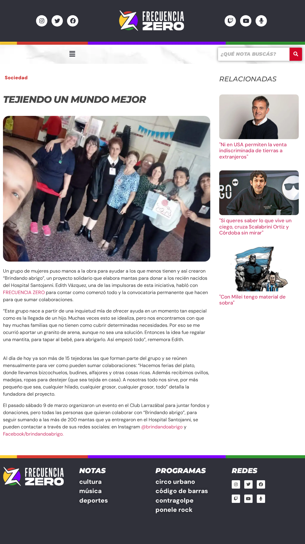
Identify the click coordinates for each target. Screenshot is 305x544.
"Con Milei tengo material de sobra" (252, 299)
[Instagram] (41, 21)
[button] (72, 54)
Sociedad (16, 77)
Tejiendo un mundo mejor (74, 99)
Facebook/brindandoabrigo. (34, 434)
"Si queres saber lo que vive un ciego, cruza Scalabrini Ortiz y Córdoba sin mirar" (255, 226)
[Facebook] (72, 21)
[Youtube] (245, 21)
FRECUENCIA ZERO (24, 292)
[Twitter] (57, 21)
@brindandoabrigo (162, 427)
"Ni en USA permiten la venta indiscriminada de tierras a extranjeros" (253, 150)
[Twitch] (230, 21)
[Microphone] (261, 21)
